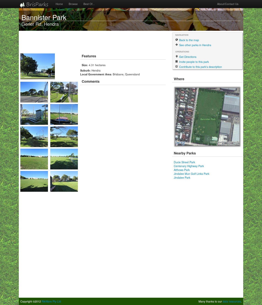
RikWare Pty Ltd (51, 301)
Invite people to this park (193, 62)
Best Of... (89, 4)
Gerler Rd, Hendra (40, 23)
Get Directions (187, 57)
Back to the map (188, 40)
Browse (73, 4)
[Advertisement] (90, 41)
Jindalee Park (182, 177)
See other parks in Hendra (194, 45)
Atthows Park (182, 170)
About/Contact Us (227, 4)
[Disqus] (123, 140)
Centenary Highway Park (189, 166)
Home (59, 4)
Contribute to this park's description (200, 67)
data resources (232, 301)
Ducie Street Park (184, 162)
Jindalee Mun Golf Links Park (191, 174)
